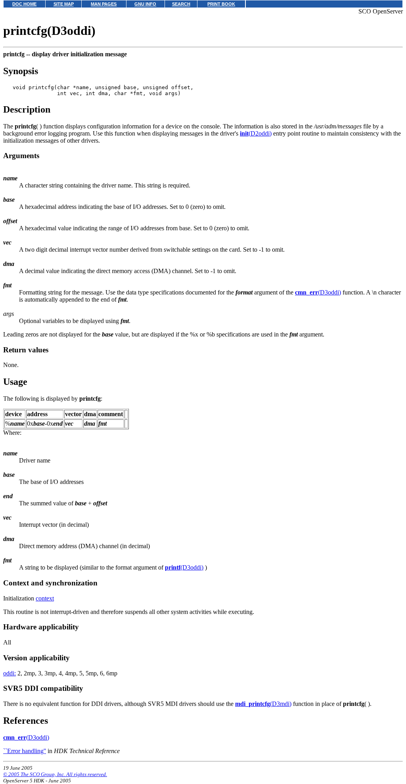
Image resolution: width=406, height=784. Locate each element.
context (45, 598)
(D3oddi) (318, 292)
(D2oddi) (256, 133)
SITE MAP (64, 4)
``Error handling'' (24, 751)
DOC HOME (24, 4)
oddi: (9, 673)
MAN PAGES (104, 4)
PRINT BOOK (221, 4)
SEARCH (181, 4)
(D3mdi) (263, 703)
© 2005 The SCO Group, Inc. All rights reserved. (55, 774)
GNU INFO (145, 4)
